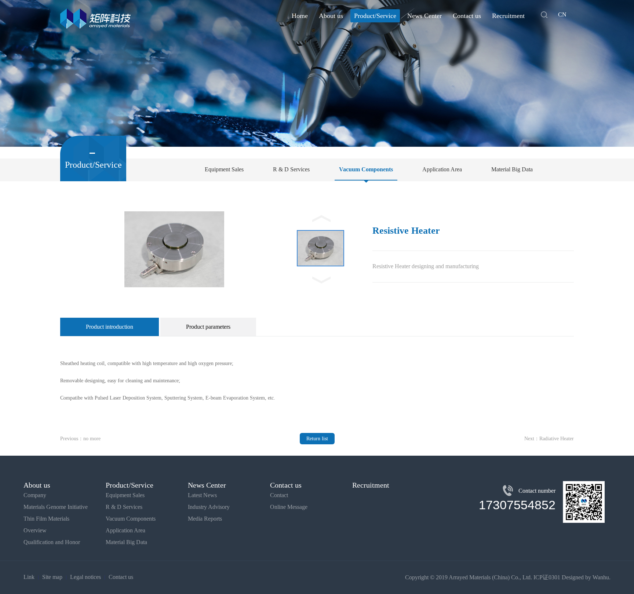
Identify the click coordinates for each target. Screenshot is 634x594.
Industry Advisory (209, 507)
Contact (279, 495)
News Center (424, 15)
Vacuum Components (366, 169)
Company (34, 495)
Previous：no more (80, 438)
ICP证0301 (546, 577)
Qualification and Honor (51, 542)
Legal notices (85, 577)
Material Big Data (512, 169)
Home (300, 15)
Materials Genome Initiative (55, 507)
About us (331, 15)
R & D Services (291, 169)
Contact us (467, 15)
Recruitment (508, 15)
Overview (35, 530)
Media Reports (205, 518)
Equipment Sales (224, 169)
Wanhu (601, 577)
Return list (317, 438)
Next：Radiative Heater (549, 438)
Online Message (288, 507)
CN (562, 14)
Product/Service (375, 15)
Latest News (202, 495)
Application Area (442, 169)
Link (28, 577)
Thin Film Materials (46, 518)
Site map (52, 577)
